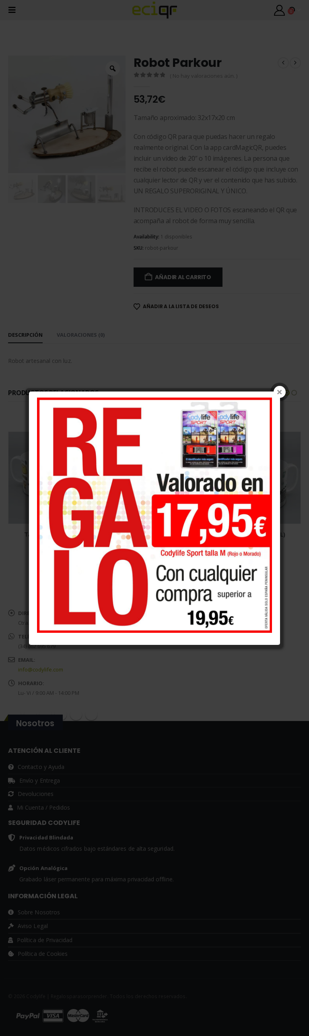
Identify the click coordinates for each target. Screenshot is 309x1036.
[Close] (280, 392)
